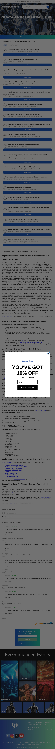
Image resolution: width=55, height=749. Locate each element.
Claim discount (27, 388)
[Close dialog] (49, 353)
